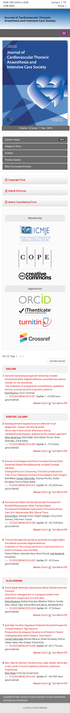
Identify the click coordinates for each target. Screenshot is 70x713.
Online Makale (40, 707)
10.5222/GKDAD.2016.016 (22, 485)
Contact (56, 2)
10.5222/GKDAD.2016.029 (22, 560)
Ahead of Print (13, 146)
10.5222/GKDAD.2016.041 (22, 676)
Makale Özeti (40, 403)
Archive (9, 153)
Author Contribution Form (22, 202)
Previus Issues (13, 159)
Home (62, 6)
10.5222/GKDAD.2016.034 (22, 608)
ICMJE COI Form (17, 191)
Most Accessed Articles (18, 166)
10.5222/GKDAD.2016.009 (22, 444)
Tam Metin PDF (60, 403)
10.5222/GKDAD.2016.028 (22, 523)
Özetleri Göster (57, 361)
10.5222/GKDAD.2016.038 (22, 646)
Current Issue (34, 139)
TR (64, 2)
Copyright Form (16, 180)
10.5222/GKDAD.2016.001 (22, 396)
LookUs (27, 707)
